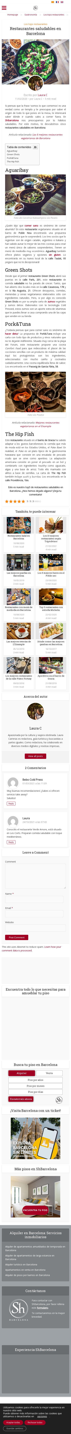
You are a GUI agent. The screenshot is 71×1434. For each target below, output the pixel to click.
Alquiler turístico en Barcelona (21, 1264)
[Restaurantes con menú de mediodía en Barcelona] (19, 596)
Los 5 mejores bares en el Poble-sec (51, 574)
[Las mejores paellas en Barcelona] (19, 562)
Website (9, 922)
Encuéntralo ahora (21, 1099)
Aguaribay (12, 150)
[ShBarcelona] (35, 7)
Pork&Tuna (12, 158)
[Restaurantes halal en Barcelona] (19, 525)
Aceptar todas (13, 1422)
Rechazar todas (35, 1422)
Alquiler (22, 1073)
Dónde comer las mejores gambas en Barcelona (50, 643)
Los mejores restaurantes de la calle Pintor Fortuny (18, 677)
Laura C (42, 95)
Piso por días (35, 1091)
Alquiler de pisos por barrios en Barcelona (27, 1275)
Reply (11, 803)
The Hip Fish (13, 161)
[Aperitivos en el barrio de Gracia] (51, 665)
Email (9, 908)
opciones (42, 1416)
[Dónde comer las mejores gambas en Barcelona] (51, 630)
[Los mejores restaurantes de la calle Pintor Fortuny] (19, 665)
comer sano (31, 225)
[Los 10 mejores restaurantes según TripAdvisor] (51, 525)
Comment (10, 861)
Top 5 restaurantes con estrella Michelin (51, 608)
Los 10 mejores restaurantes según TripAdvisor (51, 538)
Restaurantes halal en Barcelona (19, 537)
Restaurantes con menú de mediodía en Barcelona (18, 608)
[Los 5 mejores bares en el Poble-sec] (51, 562)
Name (9, 893)
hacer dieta (11, 333)
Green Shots (13, 154)
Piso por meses (35, 1085)
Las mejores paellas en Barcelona (19, 574)
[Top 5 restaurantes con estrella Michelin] (51, 596)
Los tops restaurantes (35, 24)
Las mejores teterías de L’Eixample (18, 643)
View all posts (35, 756)
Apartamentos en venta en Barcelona (25, 1269)
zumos (51, 301)
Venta (49, 1073)
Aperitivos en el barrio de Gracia (51, 677)
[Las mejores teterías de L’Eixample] (19, 630)
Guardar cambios (14, 1428)
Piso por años (35, 1080)
